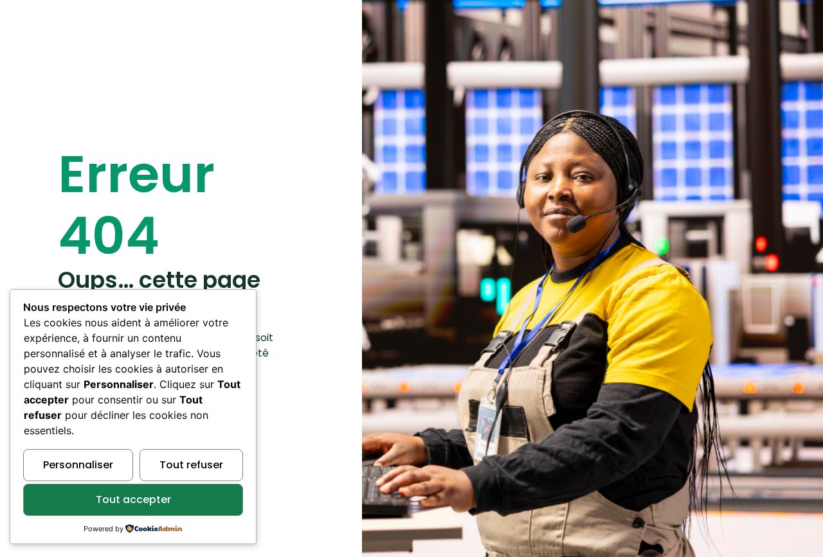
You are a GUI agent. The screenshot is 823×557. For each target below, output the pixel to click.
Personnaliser (78, 464)
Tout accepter (133, 499)
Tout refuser (191, 464)
